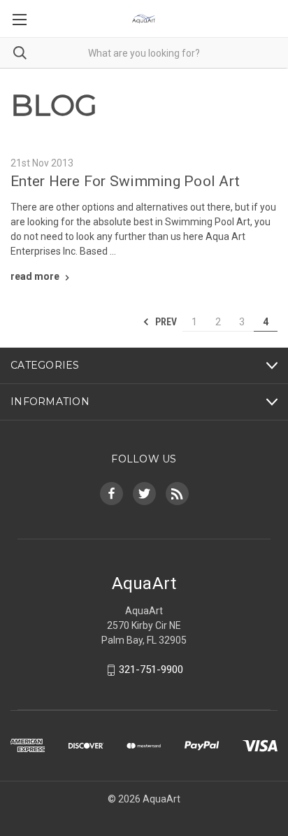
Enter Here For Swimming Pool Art (125, 181)
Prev (165, 321)
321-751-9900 (151, 669)
